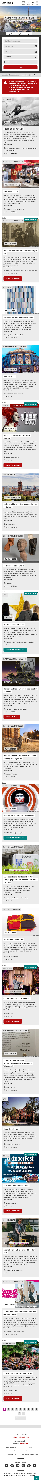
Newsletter (24, 1443)
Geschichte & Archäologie (13, 162)
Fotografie (7, 99)
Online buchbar (11, 62)
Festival (6, 1156)
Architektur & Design (11, 786)
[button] (28, 3)
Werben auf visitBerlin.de (30, 1454)
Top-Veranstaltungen (24, 34)
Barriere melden (8, 1475)
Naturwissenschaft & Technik (14, 347)
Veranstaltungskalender (20, 21)
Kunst (5, 595)
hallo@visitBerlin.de (20, 1437)
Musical (6, 405)
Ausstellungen (9, 474)
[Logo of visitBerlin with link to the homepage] (7, 3)
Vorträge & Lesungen (11, 910)
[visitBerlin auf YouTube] (17, 1465)
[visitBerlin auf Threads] (12, 1465)
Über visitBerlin (11, 1447)
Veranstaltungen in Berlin (20, 17)
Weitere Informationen (15, 650)
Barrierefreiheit (31, 1473)
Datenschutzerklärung (19, 1473)
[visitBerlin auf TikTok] (29, 1465)
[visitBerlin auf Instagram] (23, 1465)
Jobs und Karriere (11, 1451)
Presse (30, 1447)
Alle (3, 34)
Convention (29, 1451)
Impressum (7, 1473)
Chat (36, 1478)
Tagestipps (11, 34)
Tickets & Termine (13, 278)
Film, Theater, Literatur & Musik (15, 1031)
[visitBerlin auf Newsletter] (34, 1465)
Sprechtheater (9, 1343)
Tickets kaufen (11, 717)
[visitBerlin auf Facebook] (6, 1465)
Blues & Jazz (7, 968)
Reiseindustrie (11, 1454)
